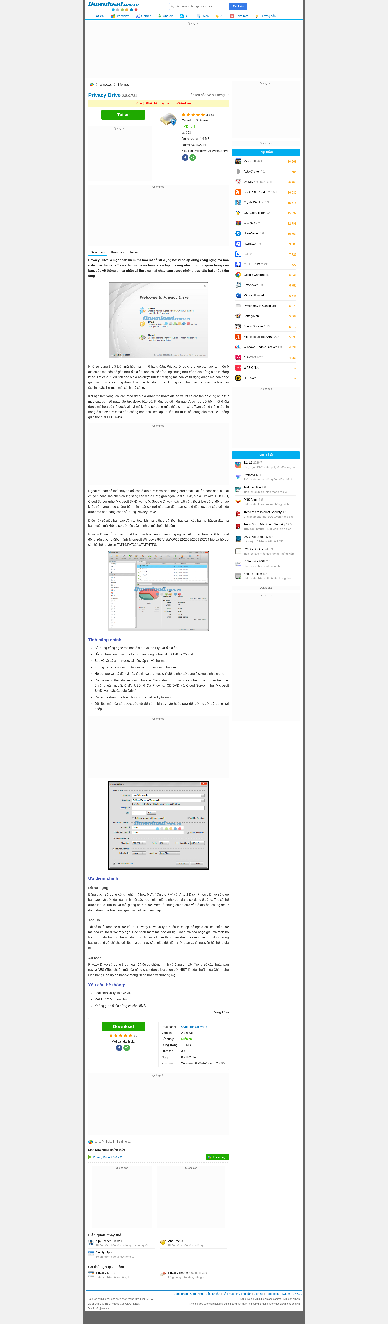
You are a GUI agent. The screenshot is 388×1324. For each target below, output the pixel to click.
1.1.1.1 (253, 462)
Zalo (250, 254)
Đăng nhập (180, 1293)
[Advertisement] (194, 54)
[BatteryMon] (238, 316)
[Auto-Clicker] (238, 171)
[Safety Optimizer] (91, 1253)
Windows (106, 84)
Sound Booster (257, 326)
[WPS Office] (238, 368)
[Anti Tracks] (163, 1242)
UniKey (258, 183)
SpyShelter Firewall (109, 1241)
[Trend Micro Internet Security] (238, 514)
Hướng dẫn (243, 1293)
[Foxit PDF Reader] (238, 192)
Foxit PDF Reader (260, 192)
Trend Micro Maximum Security (268, 524)
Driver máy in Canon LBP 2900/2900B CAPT (260, 307)
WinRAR (252, 223)
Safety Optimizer (107, 1252)
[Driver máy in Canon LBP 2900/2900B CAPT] (238, 306)
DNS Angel (253, 499)
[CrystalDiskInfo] (238, 202)
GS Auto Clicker (257, 212)
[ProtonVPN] (238, 477)
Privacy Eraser (187, 1272)
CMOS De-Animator (259, 549)
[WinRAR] (238, 223)
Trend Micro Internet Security (266, 512)
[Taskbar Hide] (238, 489)
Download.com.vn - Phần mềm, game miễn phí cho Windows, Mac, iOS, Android (113, 6)
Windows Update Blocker (263, 347)
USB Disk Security (258, 536)
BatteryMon (254, 316)
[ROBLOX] (238, 244)
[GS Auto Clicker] (238, 213)
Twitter (285, 1293)
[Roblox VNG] (238, 264)
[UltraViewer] (238, 233)
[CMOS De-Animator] (238, 551)
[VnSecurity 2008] (238, 563)
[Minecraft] (238, 161)
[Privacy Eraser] (163, 1274)
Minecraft (253, 161)
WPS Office (251, 367)
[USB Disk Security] (238, 539)
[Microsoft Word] (238, 295)
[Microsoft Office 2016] (238, 337)
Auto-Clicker (254, 171)
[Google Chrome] (238, 275)
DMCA (297, 1293)
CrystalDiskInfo (256, 202)
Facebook (272, 1293)
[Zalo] (238, 254)
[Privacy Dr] (91, 1274)
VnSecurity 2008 (257, 561)
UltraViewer (254, 233)
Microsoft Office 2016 (261, 338)
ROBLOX (252, 243)
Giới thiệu (196, 1293)
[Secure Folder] (238, 576)
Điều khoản (212, 1293)
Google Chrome (257, 274)
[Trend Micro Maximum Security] (238, 526)
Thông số (117, 252)
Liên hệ (258, 1293)
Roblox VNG (256, 264)
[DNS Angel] (238, 502)
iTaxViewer (253, 285)
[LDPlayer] (238, 378)
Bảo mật (123, 84)
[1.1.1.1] (238, 465)
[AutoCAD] (238, 357)
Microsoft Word (258, 297)
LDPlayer (250, 378)
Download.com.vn (91, 85)
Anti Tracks (175, 1241)
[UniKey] (238, 182)
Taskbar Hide (255, 487)
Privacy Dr (105, 1272)
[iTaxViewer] (238, 285)
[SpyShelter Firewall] (91, 1242)
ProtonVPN (253, 475)
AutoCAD (253, 357)
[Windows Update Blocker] (238, 347)
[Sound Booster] (238, 326)
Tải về (133, 252)
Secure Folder (255, 573)
